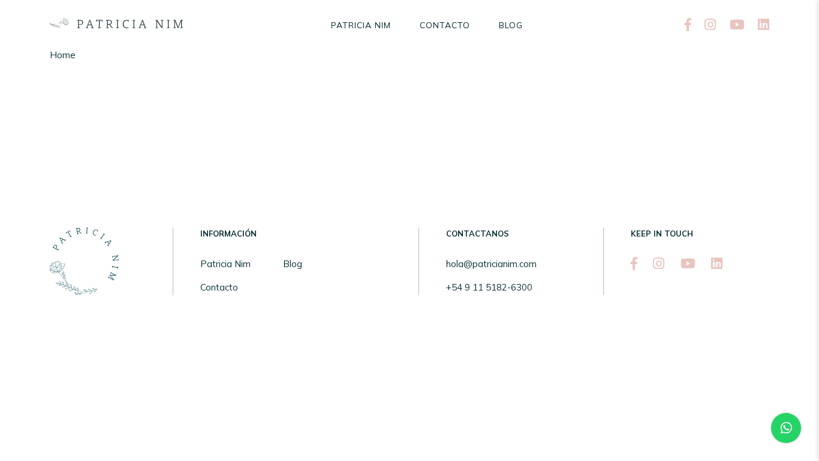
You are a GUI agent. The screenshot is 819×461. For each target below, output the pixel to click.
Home (63, 55)
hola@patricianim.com (491, 264)
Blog (511, 25)
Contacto (445, 25)
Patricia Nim (361, 25)
